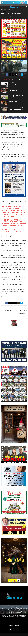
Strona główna (4, 9)
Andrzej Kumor (14, 328)
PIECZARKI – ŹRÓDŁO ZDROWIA (6, 311)
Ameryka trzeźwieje (13, 101)
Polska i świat (10, 9)
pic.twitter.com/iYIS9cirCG (15, 226)
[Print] (19, 74)
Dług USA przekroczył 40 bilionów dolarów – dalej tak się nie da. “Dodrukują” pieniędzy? (16, 109)
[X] (10, 74)
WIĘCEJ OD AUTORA (16, 79)
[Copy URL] (13, 74)
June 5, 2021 (17, 231)
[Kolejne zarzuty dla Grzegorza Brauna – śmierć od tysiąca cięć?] (4, 97)
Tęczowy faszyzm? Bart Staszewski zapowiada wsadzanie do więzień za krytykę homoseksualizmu (21, 312)
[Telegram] (22, 74)
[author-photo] (14, 326)
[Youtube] (17, 629)
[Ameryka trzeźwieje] (4, 103)
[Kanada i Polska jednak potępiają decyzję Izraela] (4, 84)
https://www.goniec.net (14, 329)
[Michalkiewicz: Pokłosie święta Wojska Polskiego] (4, 90)
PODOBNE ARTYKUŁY (5, 79)
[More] (25, 74)
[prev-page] (24, 79)
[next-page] (26, 79)
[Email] (16, 74)
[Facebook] (7, 74)
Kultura (3, 104)
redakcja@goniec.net (17, 620)
